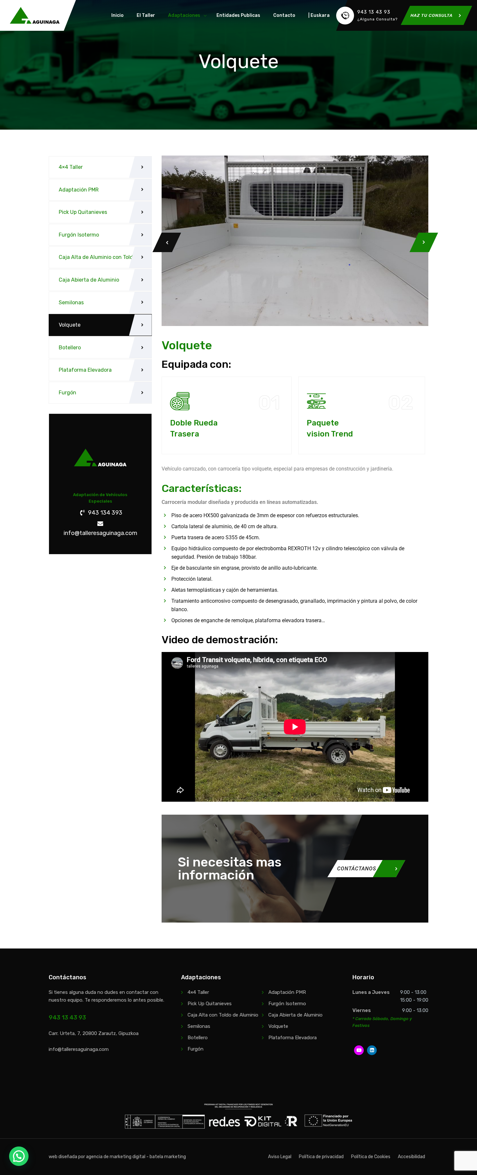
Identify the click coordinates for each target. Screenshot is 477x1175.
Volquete (69, 325)
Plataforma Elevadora (85, 370)
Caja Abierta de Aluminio (89, 280)
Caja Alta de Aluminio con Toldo (97, 257)
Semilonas (71, 302)
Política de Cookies (370, 1156)
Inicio (117, 15)
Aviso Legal (279, 1156)
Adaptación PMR (79, 190)
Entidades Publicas (238, 15)
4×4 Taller (71, 167)
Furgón (67, 393)
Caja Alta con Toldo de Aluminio (223, 1015)
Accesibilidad (411, 1156)
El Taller (146, 15)
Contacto (284, 15)
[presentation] (167, 242)
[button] (19, 1156)
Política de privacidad (321, 1156)
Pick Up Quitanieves (83, 212)
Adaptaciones (184, 15)
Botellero (70, 347)
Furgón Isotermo (79, 235)
